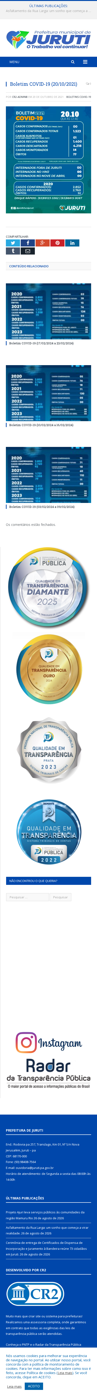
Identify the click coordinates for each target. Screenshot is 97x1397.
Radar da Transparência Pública (58, 1344)
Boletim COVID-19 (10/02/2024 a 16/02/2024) (41, 425)
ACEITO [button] (34, 1386)
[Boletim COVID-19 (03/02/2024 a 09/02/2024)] (48, 475)
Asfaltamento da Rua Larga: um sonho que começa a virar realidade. (49, 11)
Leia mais (65, 1372)
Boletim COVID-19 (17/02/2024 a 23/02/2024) (41, 343)
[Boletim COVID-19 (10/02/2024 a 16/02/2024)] (48, 393)
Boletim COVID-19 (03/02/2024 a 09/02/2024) (42, 507)
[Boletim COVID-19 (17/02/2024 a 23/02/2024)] (48, 311)
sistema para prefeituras (64, 1316)
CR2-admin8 (20, 97)
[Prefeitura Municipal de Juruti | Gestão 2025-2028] (48, 39)
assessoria (38, 1322)
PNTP (25, 1344)
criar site (34, 1316)
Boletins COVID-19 (78, 97)
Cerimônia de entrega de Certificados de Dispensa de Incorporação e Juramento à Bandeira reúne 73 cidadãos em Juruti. (46, 1248)
